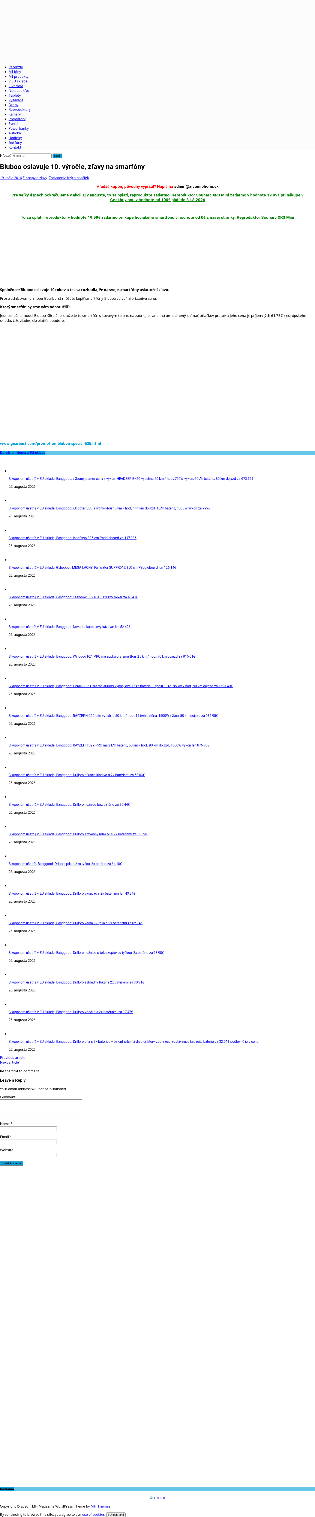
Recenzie (16, 67)
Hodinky (15, 137)
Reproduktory (20, 109)
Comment (7, 1097)
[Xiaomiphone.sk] (157, 30)
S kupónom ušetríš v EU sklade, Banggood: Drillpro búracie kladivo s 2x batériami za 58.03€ (77, 775)
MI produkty (18, 76)
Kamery (15, 114)
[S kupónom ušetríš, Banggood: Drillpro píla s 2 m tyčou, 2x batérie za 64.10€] (17, 856)
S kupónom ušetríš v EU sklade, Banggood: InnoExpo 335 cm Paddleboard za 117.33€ (72, 538)
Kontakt (15, 147)
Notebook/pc (19, 90)
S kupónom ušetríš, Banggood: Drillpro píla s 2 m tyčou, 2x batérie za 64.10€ (65, 864)
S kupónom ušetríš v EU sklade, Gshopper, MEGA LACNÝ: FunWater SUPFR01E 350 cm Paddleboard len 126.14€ (92, 567)
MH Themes (100, 1506)
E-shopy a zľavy (35, 177)
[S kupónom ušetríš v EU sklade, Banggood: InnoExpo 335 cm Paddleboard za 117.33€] (17, 530)
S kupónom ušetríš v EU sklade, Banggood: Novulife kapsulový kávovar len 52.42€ (69, 627)
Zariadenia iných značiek (69, 177)
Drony (13, 104)
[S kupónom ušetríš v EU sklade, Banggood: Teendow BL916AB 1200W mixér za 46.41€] (17, 589)
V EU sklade (18, 81)
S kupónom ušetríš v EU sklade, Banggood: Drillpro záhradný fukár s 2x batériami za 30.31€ (76, 982)
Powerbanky (19, 128)
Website (6, 1150)
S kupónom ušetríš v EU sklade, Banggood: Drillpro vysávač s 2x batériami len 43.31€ (72, 893)
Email (5, 1136)
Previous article (12, 1057)
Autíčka (15, 133)
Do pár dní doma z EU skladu (22, 453)
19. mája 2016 (11, 177)
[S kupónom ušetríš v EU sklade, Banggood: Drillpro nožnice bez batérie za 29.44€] (17, 796)
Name (5, 1123)
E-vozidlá (16, 86)
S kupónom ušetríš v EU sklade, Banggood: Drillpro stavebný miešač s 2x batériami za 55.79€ (78, 834)
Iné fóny (15, 142)
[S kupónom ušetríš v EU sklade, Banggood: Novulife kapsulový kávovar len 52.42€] (17, 619)
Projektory (17, 119)
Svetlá (13, 123)
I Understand (116, 1514)
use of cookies (93, 1514)
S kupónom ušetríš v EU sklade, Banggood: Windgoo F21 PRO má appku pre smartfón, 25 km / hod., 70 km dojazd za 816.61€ (102, 656)
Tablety (15, 95)
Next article (9, 1062)
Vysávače (16, 100)
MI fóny (15, 71)
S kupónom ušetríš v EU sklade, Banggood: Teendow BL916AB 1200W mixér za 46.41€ (73, 597)
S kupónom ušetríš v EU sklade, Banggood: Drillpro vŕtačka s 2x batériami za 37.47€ (71, 1012)
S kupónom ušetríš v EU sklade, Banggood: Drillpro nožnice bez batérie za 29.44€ (69, 805)
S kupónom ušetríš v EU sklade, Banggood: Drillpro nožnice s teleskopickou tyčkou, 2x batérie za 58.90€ (86, 953)
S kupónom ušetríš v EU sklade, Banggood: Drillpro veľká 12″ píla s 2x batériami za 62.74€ (75, 923)
